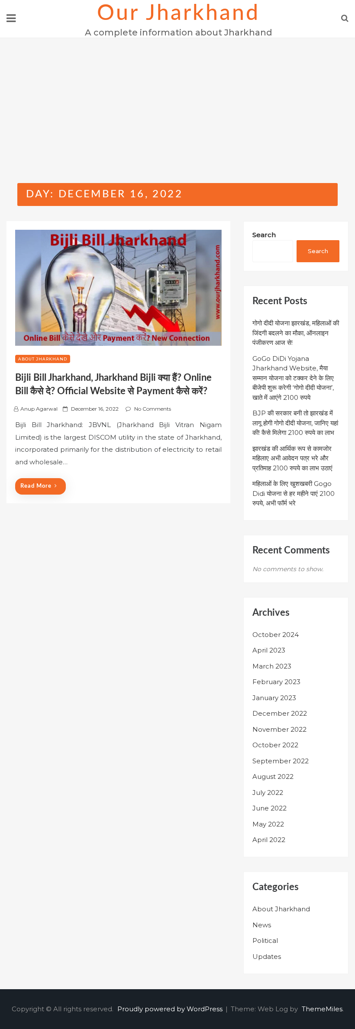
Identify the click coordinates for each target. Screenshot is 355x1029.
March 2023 (271, 666)
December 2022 (279, 713)
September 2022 (280, 761)
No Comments (152, 408)
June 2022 (269, 808)
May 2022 (268, 824)
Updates (266, 956)
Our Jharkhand (178, 13)
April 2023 (268, 650)
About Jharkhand (42, 359)
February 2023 (276, 682)
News (261, 925)
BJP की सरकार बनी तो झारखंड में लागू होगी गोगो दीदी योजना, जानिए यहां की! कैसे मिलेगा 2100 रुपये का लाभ (295, 423)
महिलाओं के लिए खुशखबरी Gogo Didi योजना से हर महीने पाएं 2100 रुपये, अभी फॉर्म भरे (293, 493)
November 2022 (279, 729)
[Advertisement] (177, 103)
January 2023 (274, 698)
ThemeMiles (322, 1009)
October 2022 (275, 745)
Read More (36, 486)
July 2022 (267, 792)
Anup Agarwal (39, 408)
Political (265, 940)
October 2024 (275, 634)
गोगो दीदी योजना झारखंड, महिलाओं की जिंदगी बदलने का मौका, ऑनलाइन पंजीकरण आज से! (295, 333)
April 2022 (268, 840)
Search (264, 235)
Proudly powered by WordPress (170, 1009)
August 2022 (273, 776)
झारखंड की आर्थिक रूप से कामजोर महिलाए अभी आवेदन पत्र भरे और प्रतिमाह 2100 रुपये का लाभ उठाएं (292, 458)
